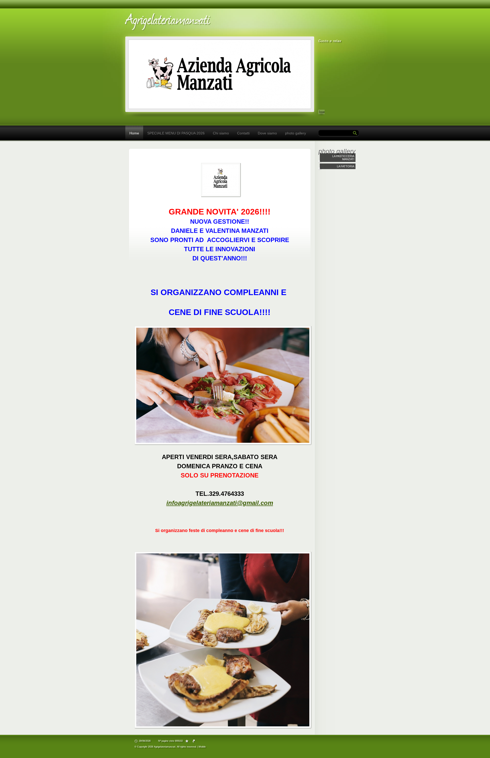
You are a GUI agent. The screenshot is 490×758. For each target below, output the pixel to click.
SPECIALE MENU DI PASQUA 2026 (176, 133)
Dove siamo (267, 133)
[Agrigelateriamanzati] (196, 20)
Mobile (202, 747)
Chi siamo (221, 133)
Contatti (243, 133)
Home (134, 133)
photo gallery (295, 133)
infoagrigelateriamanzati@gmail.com (219, 502)
